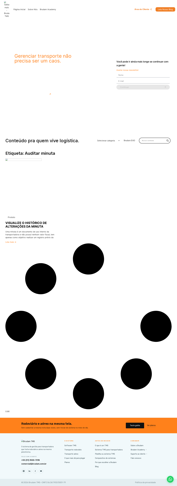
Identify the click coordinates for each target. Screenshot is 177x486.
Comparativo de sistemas (105, 458)
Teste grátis (135, 425)
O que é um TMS (101, 445)
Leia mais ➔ (10, 242)
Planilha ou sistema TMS (105, 454)
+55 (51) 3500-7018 (30, 460)
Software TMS (70, 445)
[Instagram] (23, 471)
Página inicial (19, 9)
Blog (96, 466)
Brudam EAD (129, 140)
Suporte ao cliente (139, 454)
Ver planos (151, 425)
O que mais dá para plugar (74, 458)
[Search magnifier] (167, 140)
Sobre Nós (32, 9)
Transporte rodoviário (73, 450)
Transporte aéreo (71, 454)
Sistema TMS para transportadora (109, 450)
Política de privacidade (145, 482)
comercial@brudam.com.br (33, 464)
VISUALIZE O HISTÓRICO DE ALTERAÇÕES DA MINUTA (26, 224)
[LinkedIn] (29, 471)
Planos (67, 462)
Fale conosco (136, 458)
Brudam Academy (48, 9)
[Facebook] (35, 471)
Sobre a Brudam (137, 445)
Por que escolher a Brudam (106, 462)
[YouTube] (41, 471)
